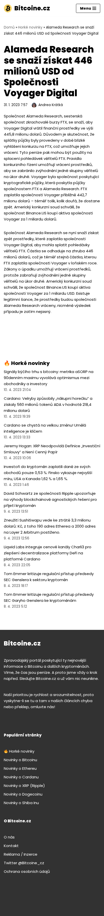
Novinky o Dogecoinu (23, 794)
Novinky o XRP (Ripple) (24, 785)
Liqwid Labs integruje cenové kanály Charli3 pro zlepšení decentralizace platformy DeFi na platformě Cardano (47, 553)
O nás (9, 837)
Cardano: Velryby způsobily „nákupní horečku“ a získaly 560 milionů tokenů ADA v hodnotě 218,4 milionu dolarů (48, 404)
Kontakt (11, 845)
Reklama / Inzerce (20, 854)
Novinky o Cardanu (21, 777)
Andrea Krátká (50, 105)
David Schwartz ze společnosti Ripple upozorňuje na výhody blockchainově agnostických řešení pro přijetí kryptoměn (50, 499)
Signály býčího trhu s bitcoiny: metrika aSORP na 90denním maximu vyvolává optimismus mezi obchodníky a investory (48, 377)
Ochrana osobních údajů (27, 871)
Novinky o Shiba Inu (21, 802)
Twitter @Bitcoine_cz (24, 862)
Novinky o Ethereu (20, 768)
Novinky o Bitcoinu (20, 759)
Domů (9, 27)
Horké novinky (30, 27)
